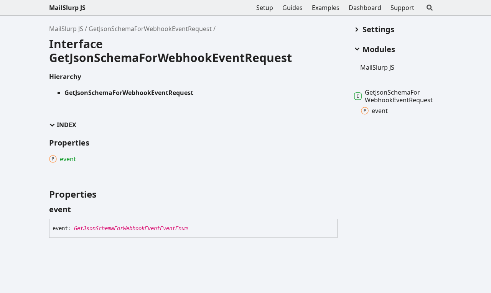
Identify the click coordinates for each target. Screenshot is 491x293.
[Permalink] (78, 209)
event (380, 111)
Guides (292, 7)
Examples (325, 7)
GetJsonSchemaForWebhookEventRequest (150, 29)
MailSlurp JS (67, 7)
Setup (264, 7)
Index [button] (66, 125)
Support (402, 7)
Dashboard (365, 7)
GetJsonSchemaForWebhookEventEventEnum (131, 228)
